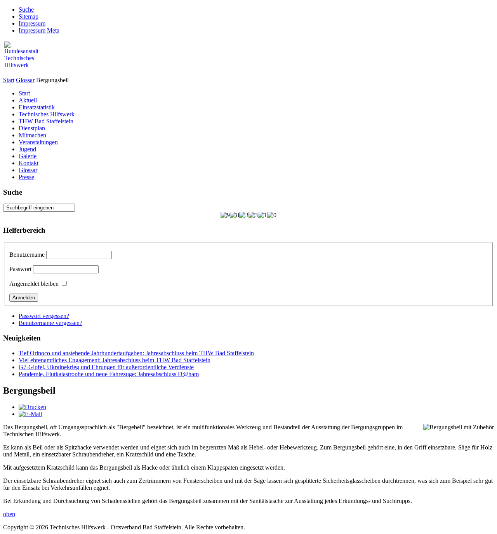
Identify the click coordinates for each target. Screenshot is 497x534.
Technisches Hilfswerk (47, 114)
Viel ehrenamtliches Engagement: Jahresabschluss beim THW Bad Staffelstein (114, 360)
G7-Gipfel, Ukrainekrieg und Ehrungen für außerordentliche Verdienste (106, 367)
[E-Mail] (30, 414)
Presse (26, 177)
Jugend (27, 149)
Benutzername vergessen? (50, 323)
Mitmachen (32, 135)
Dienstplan (32, 128)
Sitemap (28, 16)
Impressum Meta (39, 30)
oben (9, 514)
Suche (26, 9)
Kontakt (28, 163)
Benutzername (27, 254)
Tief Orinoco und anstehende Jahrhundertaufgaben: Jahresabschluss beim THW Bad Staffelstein (136, 353)
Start (8, 80)
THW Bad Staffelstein (46, 121)
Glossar (25, 80)
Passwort (20, 269)
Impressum (32, 23)
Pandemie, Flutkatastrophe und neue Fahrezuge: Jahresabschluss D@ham (109, 374)
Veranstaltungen (38, 142)
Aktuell (28, 100)
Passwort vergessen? (44, 316)
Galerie (27, 156)
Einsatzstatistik (37, 107)
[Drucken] (32, 407)
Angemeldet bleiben (34, 283)
